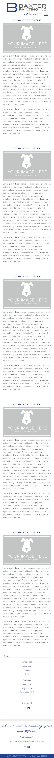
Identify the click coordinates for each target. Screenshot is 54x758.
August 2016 (27, 688)
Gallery (27, 670)
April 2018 (27, 685)
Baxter (27, 7)
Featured (27, 666)
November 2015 (27, 692)
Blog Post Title (27, 148)
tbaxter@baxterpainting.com (28, 741)
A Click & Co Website (38, 756)
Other (27, 674)
